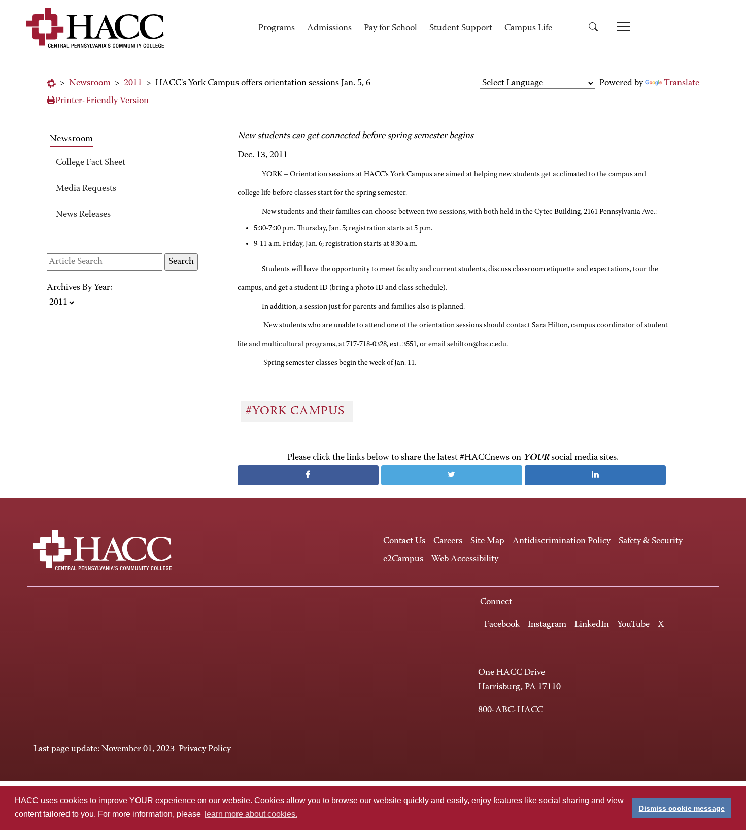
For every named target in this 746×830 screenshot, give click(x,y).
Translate (681, 83)
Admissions (329, 28)
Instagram (547, 624)
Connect (496, 602)
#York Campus (297, 411)
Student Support (460, 28)
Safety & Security (651, 541)
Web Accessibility (464, 559)
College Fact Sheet (90, 163)
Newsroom (90, 83)
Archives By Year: (79, 287)
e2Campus (403, 559)
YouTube (633, 624)
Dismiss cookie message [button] (682, 808)
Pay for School (390, 28)
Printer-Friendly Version (102, 101)
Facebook (502, 624)
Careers (447, 541)
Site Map (487, 541)
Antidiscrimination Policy (562, 541)
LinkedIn (591, 624)
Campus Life (528, 28)
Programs (276, 28)
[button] (597, 28)
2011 (133, 83)
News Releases (83, 214)
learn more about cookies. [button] (251, 814)
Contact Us (404, 541)
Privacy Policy (205, 749)
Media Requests (86, 188)
